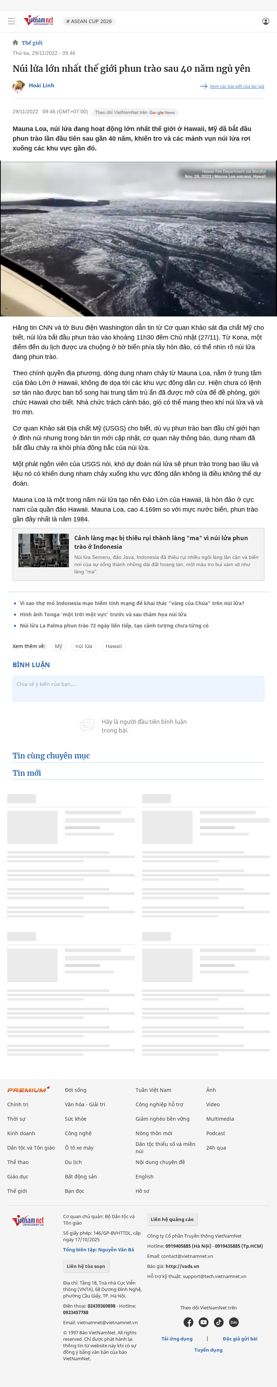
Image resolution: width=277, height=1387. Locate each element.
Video (213, 1104)
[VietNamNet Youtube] (203, 1325)
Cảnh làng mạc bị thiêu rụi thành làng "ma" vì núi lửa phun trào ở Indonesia (161, 542)
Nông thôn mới (154, 1133)
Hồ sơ (142, 1190)
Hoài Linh (41, 85)
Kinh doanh (21, 1133)
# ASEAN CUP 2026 (89, 21)
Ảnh (211, 1089)
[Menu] (11, 21)
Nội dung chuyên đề (160, 1162)
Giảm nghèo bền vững (163, 1118)
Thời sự (16, 1118)
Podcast (215, 1133)
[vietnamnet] (39, 26)
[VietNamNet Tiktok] (219, 1325)
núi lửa (83, 646)
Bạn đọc (74, 1190)
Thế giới (32, 42)
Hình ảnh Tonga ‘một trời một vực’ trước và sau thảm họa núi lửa (103, 614)
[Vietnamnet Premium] (28, 1092)
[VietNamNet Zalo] (234, 1325)
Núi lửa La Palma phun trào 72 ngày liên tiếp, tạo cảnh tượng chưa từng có (114, 625)
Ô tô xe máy (79, 1147)
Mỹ (58, 646)
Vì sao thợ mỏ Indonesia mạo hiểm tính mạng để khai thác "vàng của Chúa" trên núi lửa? (132, 603)
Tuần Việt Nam (153, 1089)
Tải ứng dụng (177, 1338)
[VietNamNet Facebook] (188, 1325)
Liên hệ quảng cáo (172, 1219)
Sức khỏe (76, 1118)
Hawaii (114, 646)
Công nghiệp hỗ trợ (159, 1104)
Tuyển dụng (208, 1350)
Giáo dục (17, 1176)
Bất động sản (81, 1176)
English (145, 1176)
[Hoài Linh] (19, 86)
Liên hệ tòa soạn (86, 1266)
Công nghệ (78, 1133)
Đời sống (76, 1089)
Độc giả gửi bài (240, 1338)
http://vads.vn (182, 1266)
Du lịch (73, 1162)
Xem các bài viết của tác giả (237, 86)
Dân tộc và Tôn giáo (31, 1147)
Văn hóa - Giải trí (85, 1104)
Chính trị (17, 1104)
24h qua (216, 1147)
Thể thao (17, 1162)
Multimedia (220, 1118)
